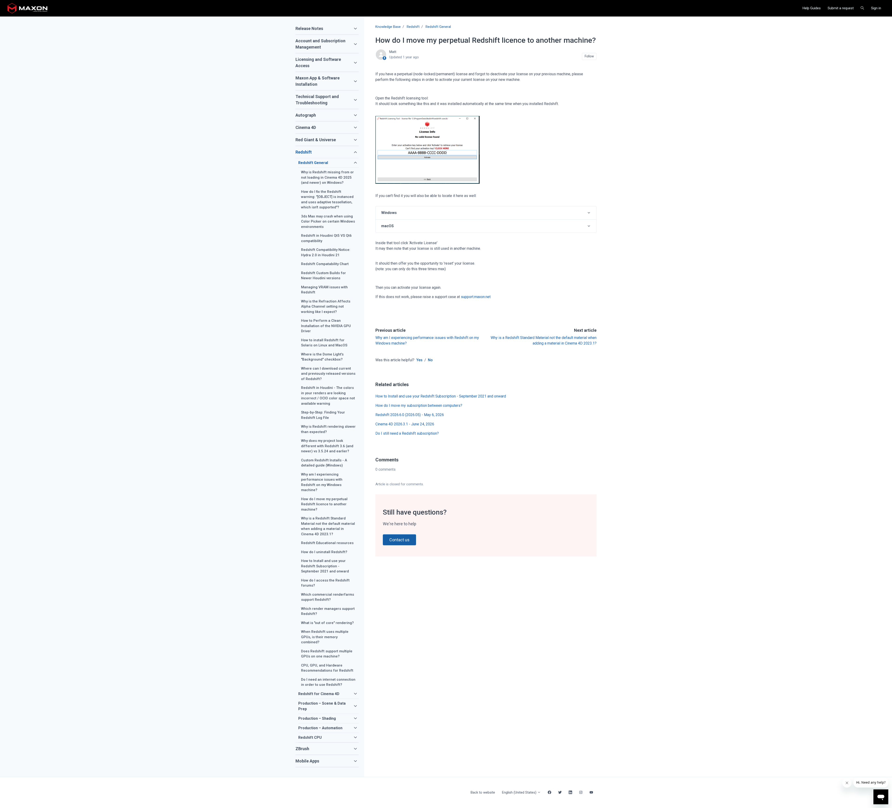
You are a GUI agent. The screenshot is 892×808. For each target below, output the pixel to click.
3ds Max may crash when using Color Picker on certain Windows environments (328, 221)
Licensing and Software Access (318, 62)
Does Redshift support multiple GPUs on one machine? (326, 654)
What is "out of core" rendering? (327, 623)
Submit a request (841, 8)
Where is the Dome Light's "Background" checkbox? (322, 357)
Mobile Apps (307, 761)
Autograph (305, 115)
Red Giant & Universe (315, 139)
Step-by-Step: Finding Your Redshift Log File (323, 415)
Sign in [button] (876, 8)
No (430, 360)
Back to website (483, 792)
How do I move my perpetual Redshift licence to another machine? (324, 504)
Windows (389, 212)
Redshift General (438, 27)
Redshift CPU (310, 737)
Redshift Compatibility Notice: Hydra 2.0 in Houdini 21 (325, 252)
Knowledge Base (388, 27)
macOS (387, 226)
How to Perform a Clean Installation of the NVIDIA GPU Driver (326, 326)
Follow (589, 56)
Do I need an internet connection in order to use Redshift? (328, 682)
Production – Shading (317, 718)
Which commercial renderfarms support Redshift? (327, 597)
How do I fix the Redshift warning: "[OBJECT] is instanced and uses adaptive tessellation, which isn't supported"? (327, 200)
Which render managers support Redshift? (328, 611)
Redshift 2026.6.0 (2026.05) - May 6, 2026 (409, 415)
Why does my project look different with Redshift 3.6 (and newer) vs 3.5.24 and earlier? (327, 446)
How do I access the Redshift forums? (325, 583)
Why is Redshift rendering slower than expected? (328, 429)
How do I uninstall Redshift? (324, 552)
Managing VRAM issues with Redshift (324, 290)
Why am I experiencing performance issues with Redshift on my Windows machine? (321, 482)
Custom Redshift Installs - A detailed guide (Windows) (324, 463)
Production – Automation (320, 728)
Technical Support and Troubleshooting (317, 99)
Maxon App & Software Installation (317, 81)
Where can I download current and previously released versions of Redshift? (328, 373)
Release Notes (309, 28)
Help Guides (812, 8)
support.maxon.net (476, 297)
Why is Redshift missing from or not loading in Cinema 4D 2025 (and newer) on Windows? (327, 177)
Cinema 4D (305, 127)
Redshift (413, 27)
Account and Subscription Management (320, 43)
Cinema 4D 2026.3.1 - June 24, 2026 (404, 424)
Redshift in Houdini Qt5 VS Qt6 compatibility (326, 238)
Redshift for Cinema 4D (318, 694)
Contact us (399, 539)
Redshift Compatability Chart (325, 264)
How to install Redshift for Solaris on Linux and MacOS (324, 343)
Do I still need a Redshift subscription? (407, 433)
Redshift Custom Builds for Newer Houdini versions (323, 275)
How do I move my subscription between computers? (418, 405)
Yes (419, 360)
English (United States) (519, 792)
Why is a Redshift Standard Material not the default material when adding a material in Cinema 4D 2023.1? (328, 526)
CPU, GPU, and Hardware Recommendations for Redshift (327, 668)
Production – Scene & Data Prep (322, 706)
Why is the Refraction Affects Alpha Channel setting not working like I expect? (325, 306)
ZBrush (302, 748)
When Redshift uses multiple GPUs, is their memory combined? (324, 637)
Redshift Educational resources (327, 543)
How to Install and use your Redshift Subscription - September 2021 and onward (440, 396)
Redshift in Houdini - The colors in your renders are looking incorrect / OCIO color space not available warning (328, 396)
